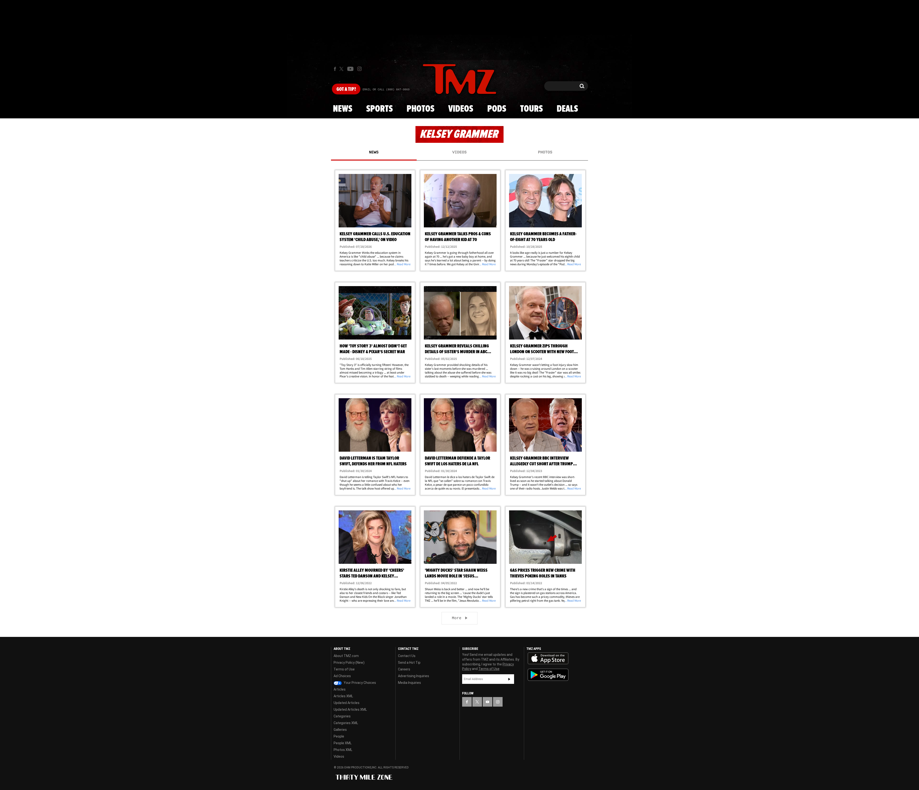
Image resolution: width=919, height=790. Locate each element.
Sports (379, 109)
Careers (404, 669)
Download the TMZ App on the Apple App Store (548, 658)
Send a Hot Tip (409, 662)
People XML (343, 743)
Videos (460, 109)
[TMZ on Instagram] (359, 69)
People (339, 736)
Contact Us (406, 656)
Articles (340, 689)
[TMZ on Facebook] (335, 69)
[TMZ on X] (342, 69)
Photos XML (343, 750)
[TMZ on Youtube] (350, 69)
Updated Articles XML (350, 709)
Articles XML (343, 696)
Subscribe (509, 679)
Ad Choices (342, 676)
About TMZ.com (346, 656)
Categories (342, 716)
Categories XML (346, 723)
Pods (496, 109)
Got (346, 89)
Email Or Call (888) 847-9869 (386, 89)
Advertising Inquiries (413, 676)
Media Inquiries (409, 683)
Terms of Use (344, 669)
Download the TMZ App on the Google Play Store (548, 675)
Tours (531, 109)
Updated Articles (346, 703)
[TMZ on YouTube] (487, 702)
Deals (567, 109)
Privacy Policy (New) (349, 662)
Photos (420, 109)
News (342, 109)
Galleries (340, 730)
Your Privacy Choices (359, 683)
